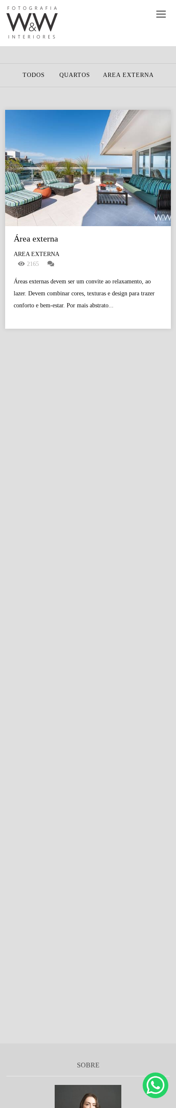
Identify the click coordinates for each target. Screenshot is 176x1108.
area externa (128, 75)
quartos (74, 75)
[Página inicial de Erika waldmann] (32, 23)
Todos (34, 75)
